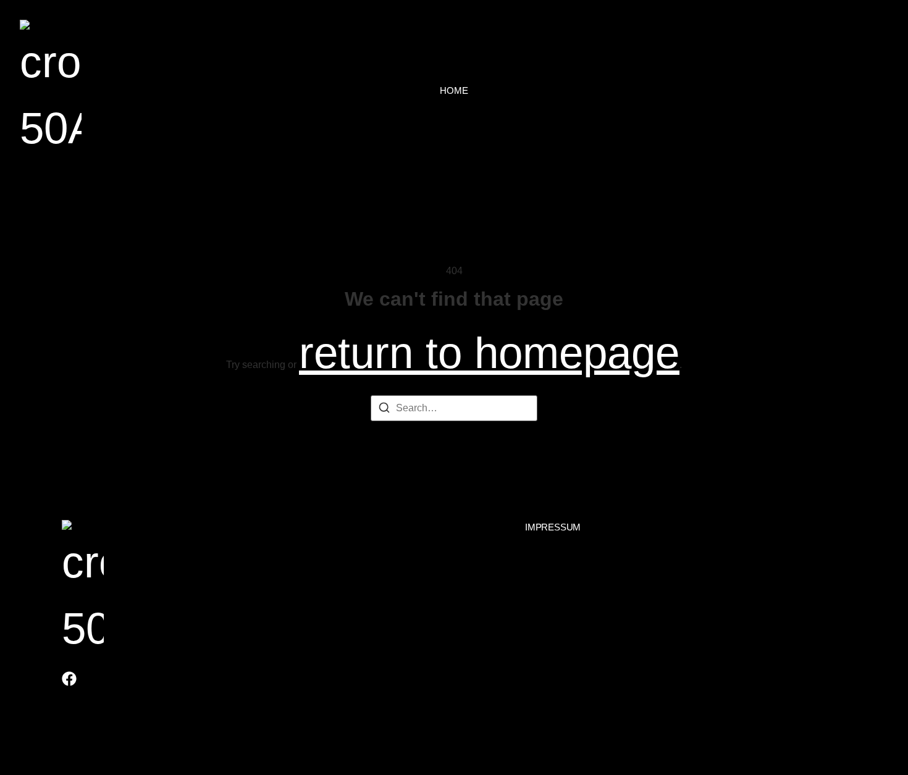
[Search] (384, 409)
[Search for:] (454, 408)
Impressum (553, 527)
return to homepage (489, 353)
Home (454, 90)
